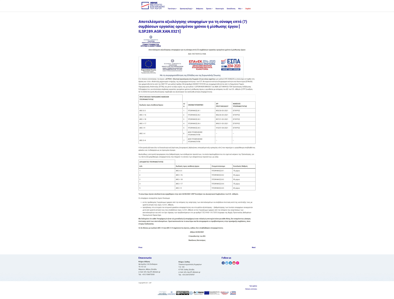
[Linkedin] (230, 263)
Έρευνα (209, 8)
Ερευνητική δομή (186, 8)
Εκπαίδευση (231, 8)
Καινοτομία (220, 8)
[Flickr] (237, 263)
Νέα (239, 8)
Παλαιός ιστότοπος (251, 289)
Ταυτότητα (172, 8)
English (248, 8)
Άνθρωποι (199, 8)
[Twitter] (226, 263)
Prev (140, 247)
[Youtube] (233, 263)
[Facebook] (223, 263)
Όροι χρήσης (253, 286)
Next (253, 247)
